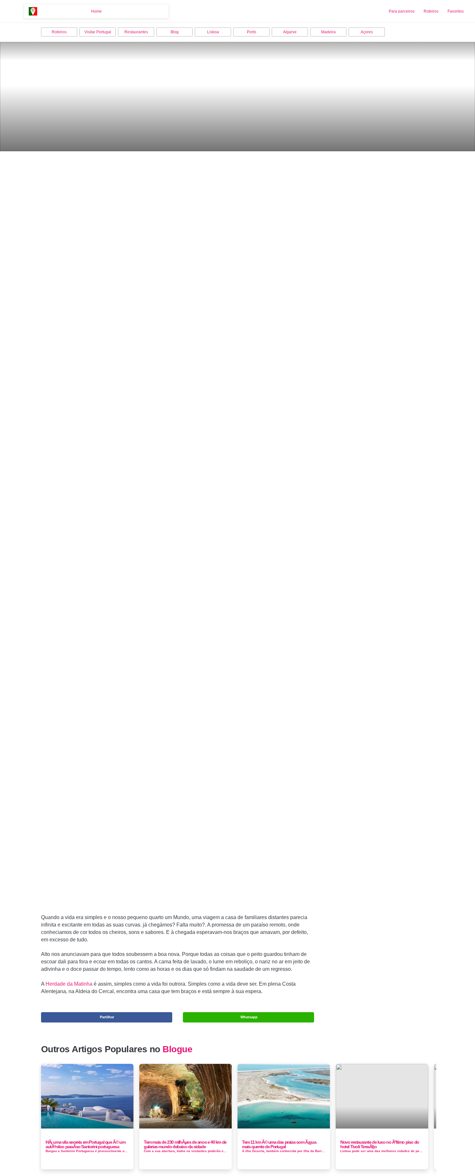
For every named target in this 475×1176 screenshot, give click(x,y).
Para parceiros (402, 11)
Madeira (328, 32)
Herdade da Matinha (69, 984)
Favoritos (456, 11)
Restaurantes (136, 32)
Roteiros (431, 11)
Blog (175, 32)
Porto (251, 32)
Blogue (177, 1049)
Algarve (290, 32)
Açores (367, 32)
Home (96, 11)
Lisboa (213, 32)
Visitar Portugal (97, 32)
